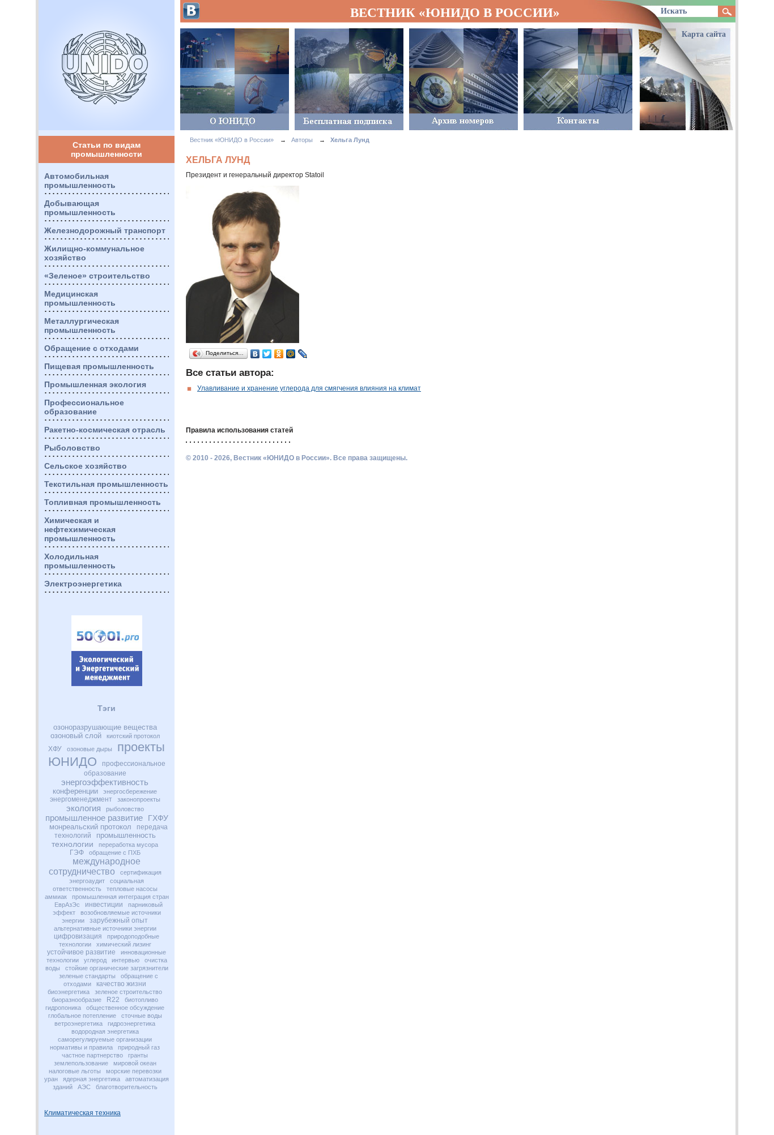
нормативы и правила (81, 1047)
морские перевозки (133, 1071)
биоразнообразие (76, 999)
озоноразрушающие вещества (105, 727)
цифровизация (78, 936)
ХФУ (55, 749)
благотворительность (127, 1086)
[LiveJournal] (303, 353)
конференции (75, 791)
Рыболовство (72, 447)
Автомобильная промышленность (80, 181)
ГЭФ (77, 852)
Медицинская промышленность (80, 298)
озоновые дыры (89, 749)
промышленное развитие (94, 818)
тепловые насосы (132, 888)
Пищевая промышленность (99, 366)
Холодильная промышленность (80, 561)
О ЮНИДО (234, 79)
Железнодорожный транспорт (104, 230)
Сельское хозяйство (85, 465)
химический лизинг (123, 944)
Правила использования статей (239, 430)
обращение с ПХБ (115, 852)
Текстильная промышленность (106, 484)
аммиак (56, 896)
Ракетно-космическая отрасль (104, 429)
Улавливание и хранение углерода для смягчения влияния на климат (309, 388)
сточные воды (141, 1015)
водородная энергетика (105, 1031)
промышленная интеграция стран (120, 896)
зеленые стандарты (87, 976)
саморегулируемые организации (105, 1039)
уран (51, 1079)
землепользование (81, 1063)
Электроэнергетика (83, 583)
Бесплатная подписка (349, 79)
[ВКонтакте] (255, 353)
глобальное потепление (82, 1015)
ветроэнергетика (78, 1023)
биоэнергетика (69, 991)
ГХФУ (158, 818)
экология (83, 808)
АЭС (84, 1086)
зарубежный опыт (119, 920)
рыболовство (125, 809)
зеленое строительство (128, 991)
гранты (138, 1055)
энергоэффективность (104, 782)
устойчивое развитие (81, 952)
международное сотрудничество (95, 866)
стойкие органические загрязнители (116, 968)
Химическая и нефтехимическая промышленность (80, 529)
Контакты (578, 79)
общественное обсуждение (125, 1007)
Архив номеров (463, 79)
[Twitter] (267, 353)
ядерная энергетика (91, 1079)
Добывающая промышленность (80, 208)
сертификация (140, 872)
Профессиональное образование (84, 407)
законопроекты (138, 799)
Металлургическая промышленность (81, 325)
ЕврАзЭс (67, 904)
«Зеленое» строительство (97, 275)
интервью (125, 960)
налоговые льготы (75, 1071)
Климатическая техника (82, 1113)
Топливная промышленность (102, 502)
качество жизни (121, 984)
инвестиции (104, 905)
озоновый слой (75, 735)
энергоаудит (87, 880)
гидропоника (63, 1007)
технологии (72, 844)
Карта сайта (704, 34)
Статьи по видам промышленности (106, 149)
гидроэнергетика (131, 1023)
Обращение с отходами (91, 348)
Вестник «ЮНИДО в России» (107, 65)
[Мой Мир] (291, 353)
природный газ (139, 1047)
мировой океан (134, 1063)
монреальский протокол (90, 827)
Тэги (106, 708)
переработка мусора (128, 844)
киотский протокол (133, 736)
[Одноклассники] (279, 353)
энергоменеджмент (81, 799)
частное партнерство (92, 1055)
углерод (95, 960)
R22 (113, 1000)
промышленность (126, 835)
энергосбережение (130, 791)
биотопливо (141, 999)
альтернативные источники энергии (105, 928)
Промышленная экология (95, 384)
